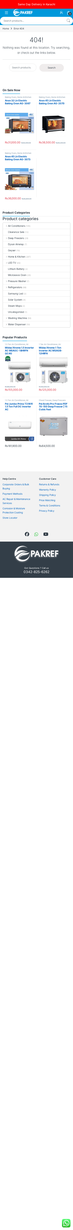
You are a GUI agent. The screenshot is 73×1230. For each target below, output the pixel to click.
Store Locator (10, 517)
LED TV (12, 262)
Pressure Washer (17, 281)
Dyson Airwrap (16, 244)
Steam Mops (15, 305)
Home (6, 28)
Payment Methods (12, 493)
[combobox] (31, 21)
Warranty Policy (47, 489)
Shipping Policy (47, 494)
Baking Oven (10, 97)
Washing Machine (17, 318)
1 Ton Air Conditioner (48, 344)
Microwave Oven (17, 275)
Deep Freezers (16, 238)
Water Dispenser (17, 324)
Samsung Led (15, 293)
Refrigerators (15, 287)
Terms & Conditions (49, 505)
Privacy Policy (46, 510)
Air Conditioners (16, 225)
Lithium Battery (16, 268)
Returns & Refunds (49, 484)
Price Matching (47, 500)
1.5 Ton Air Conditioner (15, 344)
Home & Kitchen (24, 97)
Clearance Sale (16, 231)
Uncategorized (16, 311)
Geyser (12, 250)
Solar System (15, 299)
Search (68, 21)
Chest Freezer (45, 400)
